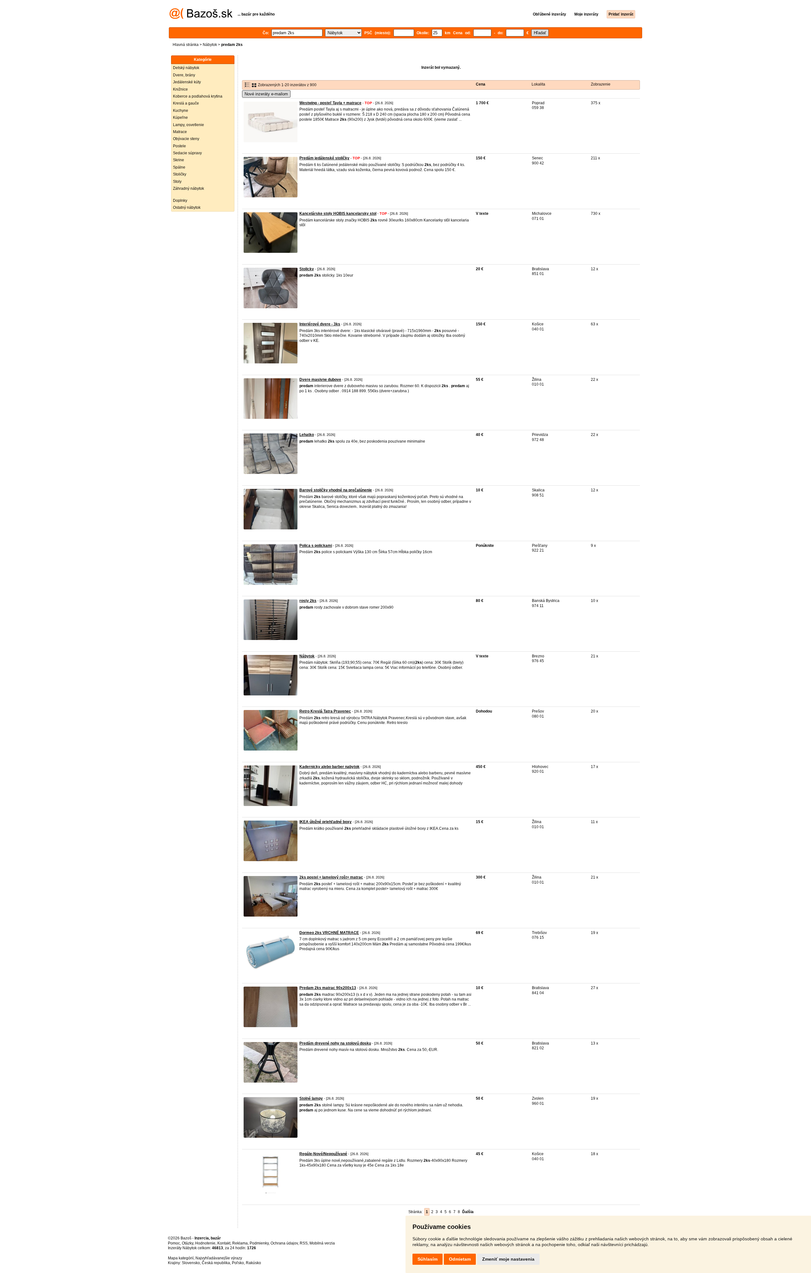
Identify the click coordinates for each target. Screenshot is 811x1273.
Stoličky (179, 174)
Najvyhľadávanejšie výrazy (218, 1258)
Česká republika (216, 1263)
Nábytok (210, 44)
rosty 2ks (307, 600)
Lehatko (306, 434)
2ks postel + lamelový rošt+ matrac (331, 877)
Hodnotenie (205, 1243)
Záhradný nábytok (188, 188)
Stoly (177, 181)
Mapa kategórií (181, 1258)
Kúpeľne (180, 117)
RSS (304, 1243)
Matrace (180, 132)
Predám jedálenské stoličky (324, 158)
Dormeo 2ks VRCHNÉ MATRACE (329, 933)
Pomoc (174, 1243)
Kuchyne (180, 110)
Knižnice (180, 89)
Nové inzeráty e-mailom (266, 94)
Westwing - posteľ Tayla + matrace (330, 103)
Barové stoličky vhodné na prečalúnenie (335, 490)
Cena (480, 84)
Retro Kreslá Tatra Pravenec (325, 711)
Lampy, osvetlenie (188, 125)
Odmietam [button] (460, 1259)
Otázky (187, 1243)
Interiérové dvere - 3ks (319, 324)
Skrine (178, 160)
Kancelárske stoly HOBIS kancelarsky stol (337, 213)
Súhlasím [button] (427, 1259)
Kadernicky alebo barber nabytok (329, 766)
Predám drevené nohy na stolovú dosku (335, 1043)
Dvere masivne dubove (320, 379)
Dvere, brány (184, 75)
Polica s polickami (315, 545)
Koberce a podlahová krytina (197, 96)
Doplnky (180, 200)
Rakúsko (253, 1263)
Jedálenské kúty (187, 82)
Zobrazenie (600, 84)
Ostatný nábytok (187, 207)
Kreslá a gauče (186, 103)
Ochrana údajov (284, 1243)
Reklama (240, 1243)
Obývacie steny (186, 139)
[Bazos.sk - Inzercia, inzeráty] (201, 18)
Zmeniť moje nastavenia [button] (508, 1259)
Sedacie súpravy (187, 153)
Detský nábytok (186, 68)
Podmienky (259, 1243)
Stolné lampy (311, 1098)
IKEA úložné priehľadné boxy (325, 822)
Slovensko (191, 1263)
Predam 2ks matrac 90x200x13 (327, 988)
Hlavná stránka (186, 44)
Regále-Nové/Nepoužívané (323, 1154)
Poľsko (238, 1263)
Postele (179, 146)
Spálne (179, 167)
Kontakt (223, 1243)
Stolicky (306, 269)
